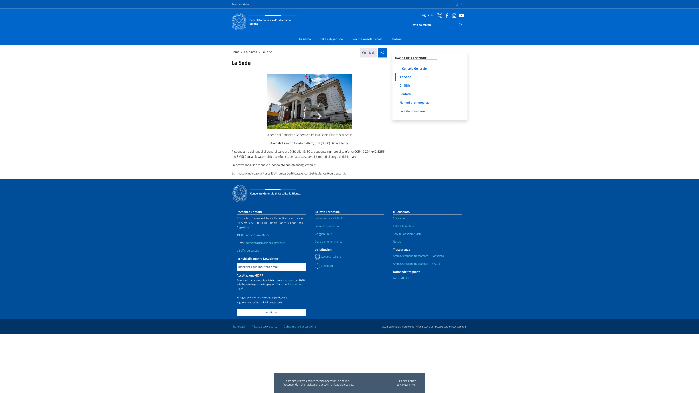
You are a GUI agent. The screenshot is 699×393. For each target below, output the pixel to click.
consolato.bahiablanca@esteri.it (265, 243)
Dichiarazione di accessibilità (300, 326)
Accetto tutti (406, 385)
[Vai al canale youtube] (460, 15)
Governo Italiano (240, 4)
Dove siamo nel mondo (328, 241)
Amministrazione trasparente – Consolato (418, 256)
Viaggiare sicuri (323, 234)
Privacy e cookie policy (264, 326)
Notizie (397, 241)
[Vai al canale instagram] (453, 15)
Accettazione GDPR (250, 275)
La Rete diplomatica (327, 226)
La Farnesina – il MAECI (329, 218)
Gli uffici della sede (248, 250)
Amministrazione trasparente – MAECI (416, 263)
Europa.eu (326, 265)
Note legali (239, 326)
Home (235, 51)
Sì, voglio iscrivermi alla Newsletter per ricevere (262, 297)
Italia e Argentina (403, 226)
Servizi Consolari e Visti (407, 234)
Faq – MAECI (401, 278)
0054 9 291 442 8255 (255, 235)
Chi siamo (250, 51)
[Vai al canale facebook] (446, 15)
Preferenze (407, 381)
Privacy (292, 284)
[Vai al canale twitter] (438, 15)
